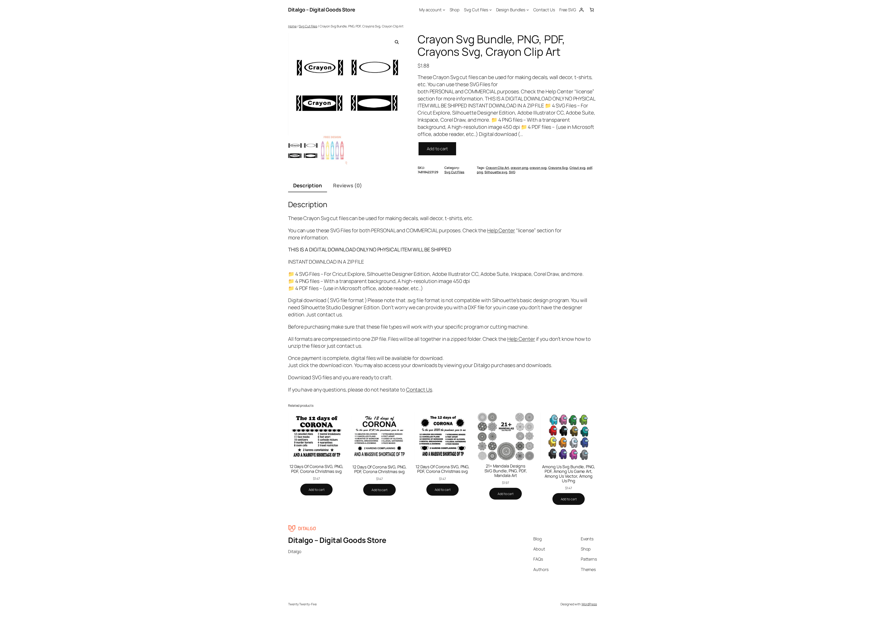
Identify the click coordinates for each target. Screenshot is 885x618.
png (480, 172)
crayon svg (538, 167)
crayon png (519, 167)
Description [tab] (307, 185)
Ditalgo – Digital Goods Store (321, 9)
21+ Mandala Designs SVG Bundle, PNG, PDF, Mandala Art (505, 471)
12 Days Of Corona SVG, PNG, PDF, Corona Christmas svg (316, 469)
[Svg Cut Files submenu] (490, 10)
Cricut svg (577, 167)
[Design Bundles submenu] (527, 10)
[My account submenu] (444, 10)
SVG (512, 172)
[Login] (581, 10)
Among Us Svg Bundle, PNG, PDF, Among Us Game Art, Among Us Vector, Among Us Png (568, 473)
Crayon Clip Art (497, 167)
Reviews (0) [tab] (347, 185)
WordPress (589, 604)
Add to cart (437, 148)
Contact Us (419, 389)
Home (292, 26)
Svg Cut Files (308, 26)
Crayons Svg (558, 167)
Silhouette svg (495, 172)
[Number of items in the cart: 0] (592, 10)
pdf (589, 167)
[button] (397, 42)
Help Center (501, 230)
